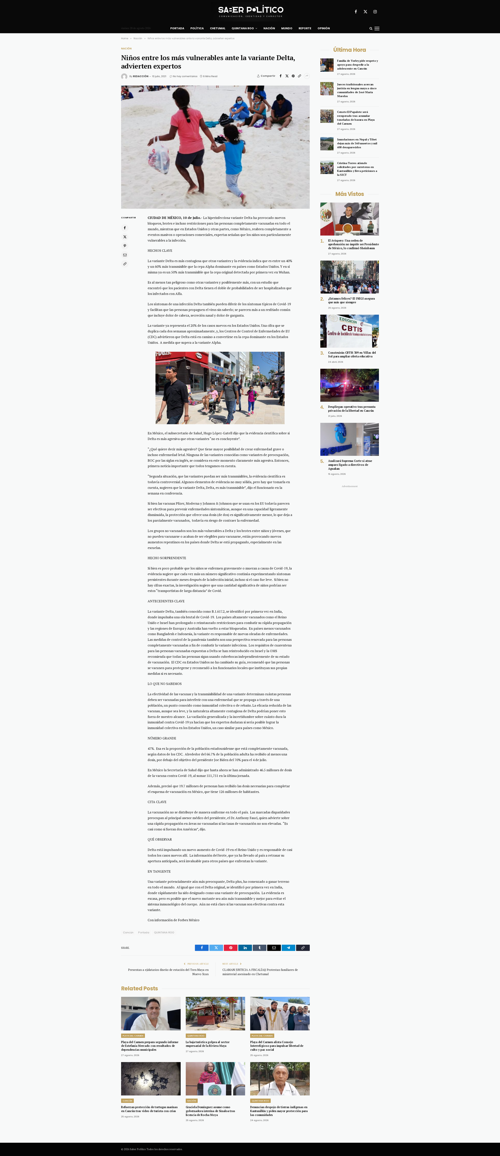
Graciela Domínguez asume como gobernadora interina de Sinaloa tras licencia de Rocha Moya (210, 1111)
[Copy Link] (299, 76)
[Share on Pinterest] (293, 76)
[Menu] (377, 28)
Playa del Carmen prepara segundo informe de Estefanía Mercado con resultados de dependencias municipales (149, 1046)
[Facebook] (125, 228)
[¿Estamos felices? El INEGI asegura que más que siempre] (349, 277)
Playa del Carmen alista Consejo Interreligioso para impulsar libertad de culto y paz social (276, 1046)
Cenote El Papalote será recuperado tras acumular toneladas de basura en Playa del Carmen (356, 117)
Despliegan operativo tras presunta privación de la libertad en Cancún (351, 408)
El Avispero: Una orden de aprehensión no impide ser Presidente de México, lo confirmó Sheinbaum (353, 244)
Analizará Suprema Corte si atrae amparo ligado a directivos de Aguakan (350, 464)
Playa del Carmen (133, 1035)
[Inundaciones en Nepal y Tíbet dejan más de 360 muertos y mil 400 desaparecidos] (327, 143)
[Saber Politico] (250, 11)
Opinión (324, 28)
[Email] (125, 255)
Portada (177, 28)
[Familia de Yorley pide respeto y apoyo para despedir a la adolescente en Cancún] (327, 65)
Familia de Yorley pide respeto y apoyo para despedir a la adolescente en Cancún (357, 64)
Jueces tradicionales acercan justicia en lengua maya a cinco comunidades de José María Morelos (356, 90)
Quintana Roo (243, 28)
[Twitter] (125, 237)
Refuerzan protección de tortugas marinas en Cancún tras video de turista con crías (149, 1109)
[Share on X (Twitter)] (287, 76)
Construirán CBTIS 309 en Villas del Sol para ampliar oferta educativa (352, 354)
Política (197, 28)
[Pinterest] (125, 246)
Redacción (140, 76)
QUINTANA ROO (164, 932)
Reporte (305, 28)
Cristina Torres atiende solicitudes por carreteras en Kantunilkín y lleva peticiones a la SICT (357, 169)
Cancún (127, 1100)
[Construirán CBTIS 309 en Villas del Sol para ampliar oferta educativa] (349, 331)
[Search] (371, 28)
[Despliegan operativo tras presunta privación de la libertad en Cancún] (349, 385)
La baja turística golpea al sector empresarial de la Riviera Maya (207, 1044)
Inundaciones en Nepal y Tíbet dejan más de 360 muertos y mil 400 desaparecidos (357, 143)
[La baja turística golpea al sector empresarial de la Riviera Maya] (215, 1013)
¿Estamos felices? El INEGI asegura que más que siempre (351, 300)
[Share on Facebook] (281, 76)
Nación (269, 28)
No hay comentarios (185, 76)
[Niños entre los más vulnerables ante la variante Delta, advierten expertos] (215, 147)
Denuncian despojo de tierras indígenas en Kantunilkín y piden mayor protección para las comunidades (278, 1111)
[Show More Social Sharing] (307, 76)
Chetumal (217, 28)
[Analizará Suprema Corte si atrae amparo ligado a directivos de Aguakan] (349, 439)
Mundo (286, 28)
